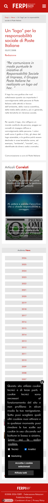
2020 (24, 296)
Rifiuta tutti (21, 472)
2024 (24, 271)
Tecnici (14, 449)
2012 (24, 347)
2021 (24, 290)
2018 (24, 309)
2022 (24, 283)
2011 (24, 354)
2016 (24, 322)
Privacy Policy (38, 500)
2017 (24, 315)
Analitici (32, 449)
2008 (24, 373)
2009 (24, 366)
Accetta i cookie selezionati (24, 465)
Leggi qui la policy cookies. (24, 441)
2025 (24, 264)
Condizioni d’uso (22, 500)
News (13, 17)
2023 (24, 277)
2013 (24, 341)
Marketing (16, 456)
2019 (24, 303)
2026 (24, 258)
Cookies (8, 500)
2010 (24, 360)
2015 (24, 328)
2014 (24, 334)
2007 (24, 379)
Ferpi (7, 17)
